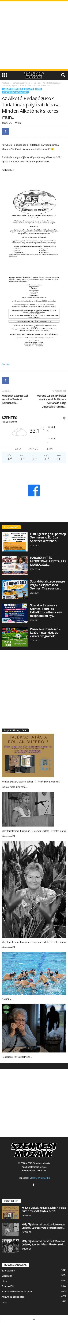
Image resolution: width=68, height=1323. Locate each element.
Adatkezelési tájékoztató (34, 1167)
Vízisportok (7, 1276)
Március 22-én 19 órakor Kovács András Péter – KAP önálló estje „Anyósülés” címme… (51, 401)
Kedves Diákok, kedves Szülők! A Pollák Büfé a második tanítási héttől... (44, 1209)
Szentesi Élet (8, 1270)
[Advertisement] (34, 35)
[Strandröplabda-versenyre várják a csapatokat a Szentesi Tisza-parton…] (15, 589)
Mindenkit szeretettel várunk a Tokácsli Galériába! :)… (15, 399)
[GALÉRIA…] (34, 973)
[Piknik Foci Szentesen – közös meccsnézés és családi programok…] (15, 637)
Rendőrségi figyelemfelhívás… (17, 1057)
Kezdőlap (5, 83)
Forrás (5, 364)
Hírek (38, 89)
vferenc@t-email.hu (40, 1178)
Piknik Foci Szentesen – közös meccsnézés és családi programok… (45, 632)
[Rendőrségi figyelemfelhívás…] (34, 1028)
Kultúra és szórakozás (21, 83)
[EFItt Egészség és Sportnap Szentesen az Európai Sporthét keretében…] (15, 541)
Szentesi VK (8, 1286)
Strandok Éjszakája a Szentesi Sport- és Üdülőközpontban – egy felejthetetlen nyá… (46, 610)
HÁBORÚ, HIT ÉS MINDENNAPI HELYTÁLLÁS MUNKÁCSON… (48, 561)
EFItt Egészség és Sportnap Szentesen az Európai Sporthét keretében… (48, 537)
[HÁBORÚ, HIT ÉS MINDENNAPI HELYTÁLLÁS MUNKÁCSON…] (15, 565)
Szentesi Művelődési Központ (15, 92)
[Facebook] (5, 131)
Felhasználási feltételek (34, 1170)
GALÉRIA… (8, 999)
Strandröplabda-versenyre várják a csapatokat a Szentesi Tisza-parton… (47, 585)
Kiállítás (36, 83)
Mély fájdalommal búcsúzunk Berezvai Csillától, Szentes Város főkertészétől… (43, 1226)
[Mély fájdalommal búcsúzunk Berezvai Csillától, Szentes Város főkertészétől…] (28, 809)
